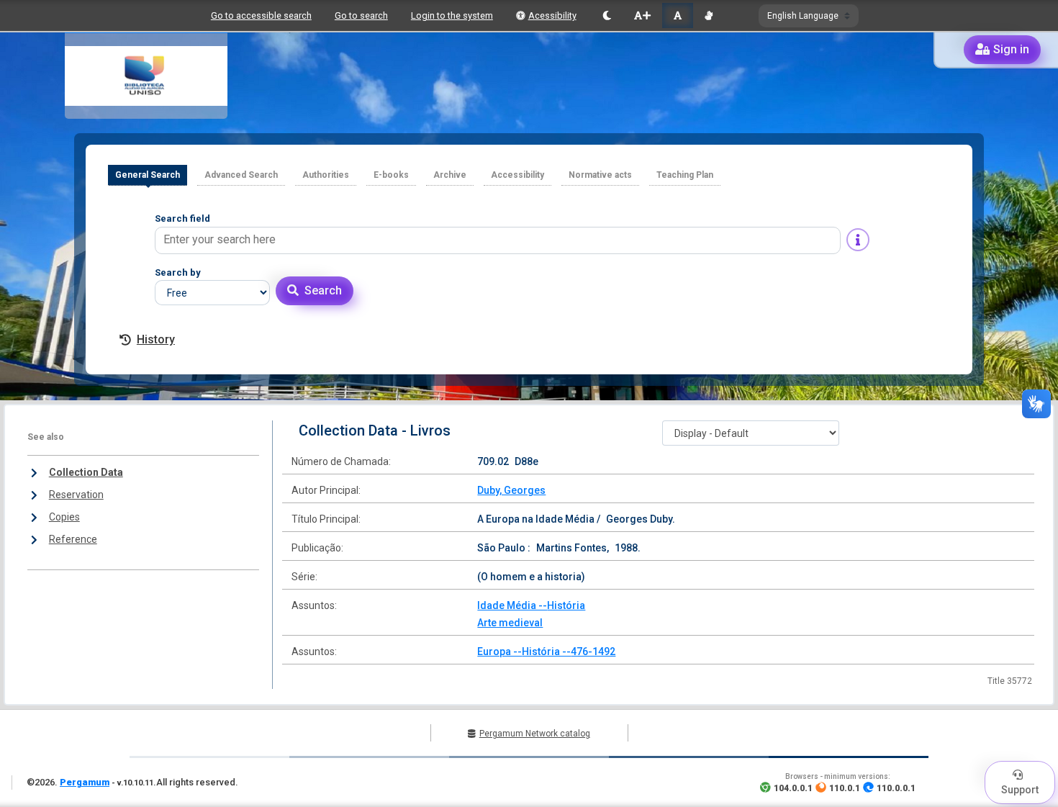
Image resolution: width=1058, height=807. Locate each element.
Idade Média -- (512, 605)
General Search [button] (147, 175)
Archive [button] (449, 175)
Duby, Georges (511, 490)
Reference (73, 539)
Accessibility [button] (517, 175)
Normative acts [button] (600, 175)
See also (45, 437)
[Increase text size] (642, 15)
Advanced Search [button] (241, 175)
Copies (64, 517)
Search (323, 290)
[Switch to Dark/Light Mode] (607, 15)
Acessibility (552, 15)
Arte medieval (510, 622)
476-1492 (593, 651)
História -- (546, 651)
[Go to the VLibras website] (708, 15)
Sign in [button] (1011, 49)
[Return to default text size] (677, 15)
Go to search (361, 15)
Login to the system (452, 15)
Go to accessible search (261, 15)
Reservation (76, 494)
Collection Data (86, 472)
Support (1020, 789)
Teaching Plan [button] (684, 175)
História (566, 605)
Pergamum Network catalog (534, 734)
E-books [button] (391, 175)
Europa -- (499, 651)
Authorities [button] (325, 175)
